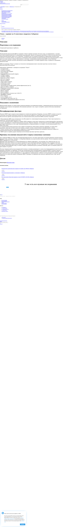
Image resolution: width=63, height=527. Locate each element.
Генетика (3, 26)
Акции (3, 20)
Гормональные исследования (6, 11)
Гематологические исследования (6, 16)
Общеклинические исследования (6, 15)
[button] (2, 23)
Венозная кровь (10, 162)
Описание (3, 38)
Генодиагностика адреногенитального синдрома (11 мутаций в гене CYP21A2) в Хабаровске (18, 168)
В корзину (3, 171)
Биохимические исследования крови (7, 10)
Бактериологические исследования (7, 13)
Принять (22, 524)
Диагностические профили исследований (6, 18)
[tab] (32, 38)
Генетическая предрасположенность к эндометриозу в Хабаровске (13, 172)
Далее (28, 31)
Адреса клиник (4, 21)
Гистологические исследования (6, 14)
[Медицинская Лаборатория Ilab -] (5, 3)
